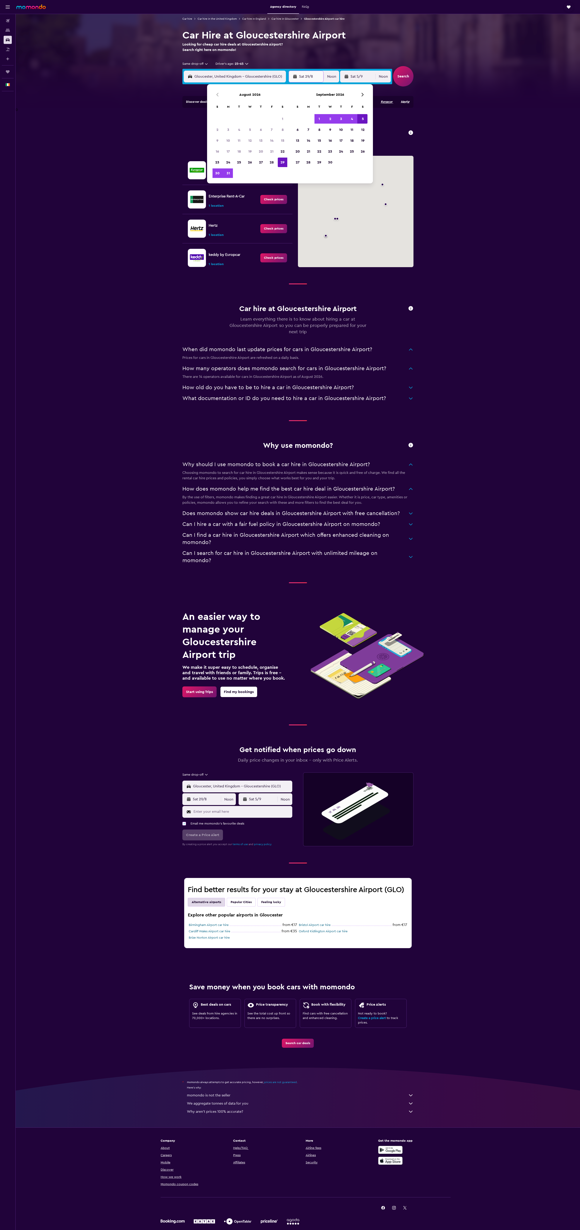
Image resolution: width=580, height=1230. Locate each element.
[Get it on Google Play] (390, 1150)
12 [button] (250, 140)
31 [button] (228, 173)
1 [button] (282, 119)
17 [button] (228, 151)
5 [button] (250, 130)
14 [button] (271, 140)
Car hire (187, 18)
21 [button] (271, 151)
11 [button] (239, 140)
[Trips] (8, 71)
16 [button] (217, 151)
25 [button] (239, 162)
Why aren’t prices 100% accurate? (215, 1111)
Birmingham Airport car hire (209, 925)
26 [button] (250, 162)
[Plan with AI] (8, 58)
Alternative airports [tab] (206, 902)
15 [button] (282, 140)
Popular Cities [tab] (241, 902)
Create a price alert (372, 1018)
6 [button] (261, 130)
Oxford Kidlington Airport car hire (323, 931)
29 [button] (282, 162)
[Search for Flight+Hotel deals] (8, 49)
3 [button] (228, 130)
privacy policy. (263, 844)
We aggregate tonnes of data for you (217, 1103)
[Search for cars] (8, 39)
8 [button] (283, 130)
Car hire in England (254, 18)
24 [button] (228, 162)
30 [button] (217, 173)
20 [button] (261, 151)
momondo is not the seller (208, 1095)
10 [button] (228, 140)
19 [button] (250, 151)
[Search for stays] (8, 30)
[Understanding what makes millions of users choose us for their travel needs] (410, 445)
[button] (8, 7)
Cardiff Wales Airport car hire (209, 931)
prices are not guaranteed (280, 1082)
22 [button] (282, 151)
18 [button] (239, 151)
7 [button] (272, 130)
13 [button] (261, 140)
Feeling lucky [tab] (271, 902)
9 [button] (217, 140)
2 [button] (217, 130)
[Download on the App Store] (390, 1161)
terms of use (240, 844)
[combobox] (195, 64)
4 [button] (239, 130)
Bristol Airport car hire (315, 925)
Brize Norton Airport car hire (209, 937)
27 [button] (261, 162)
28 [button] (272, 162)
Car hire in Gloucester (285, 18)
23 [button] (217, 162)
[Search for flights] (8, 20)
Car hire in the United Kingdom (217, 18)
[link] (273, 199)
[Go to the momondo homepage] (31, 7)
